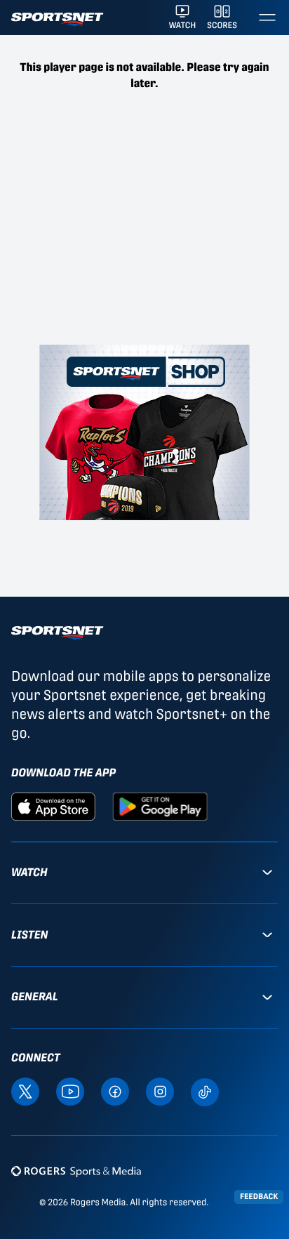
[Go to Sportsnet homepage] (57, 19)
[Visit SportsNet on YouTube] (70, 1090)
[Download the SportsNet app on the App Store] (53, 805)
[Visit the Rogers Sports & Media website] (76, 1171)
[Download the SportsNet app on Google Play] (160, 805)
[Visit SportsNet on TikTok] (205, 1091)
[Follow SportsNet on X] (25, 1090)
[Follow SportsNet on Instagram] (160, 1090)
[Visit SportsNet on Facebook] (115, 1090)
